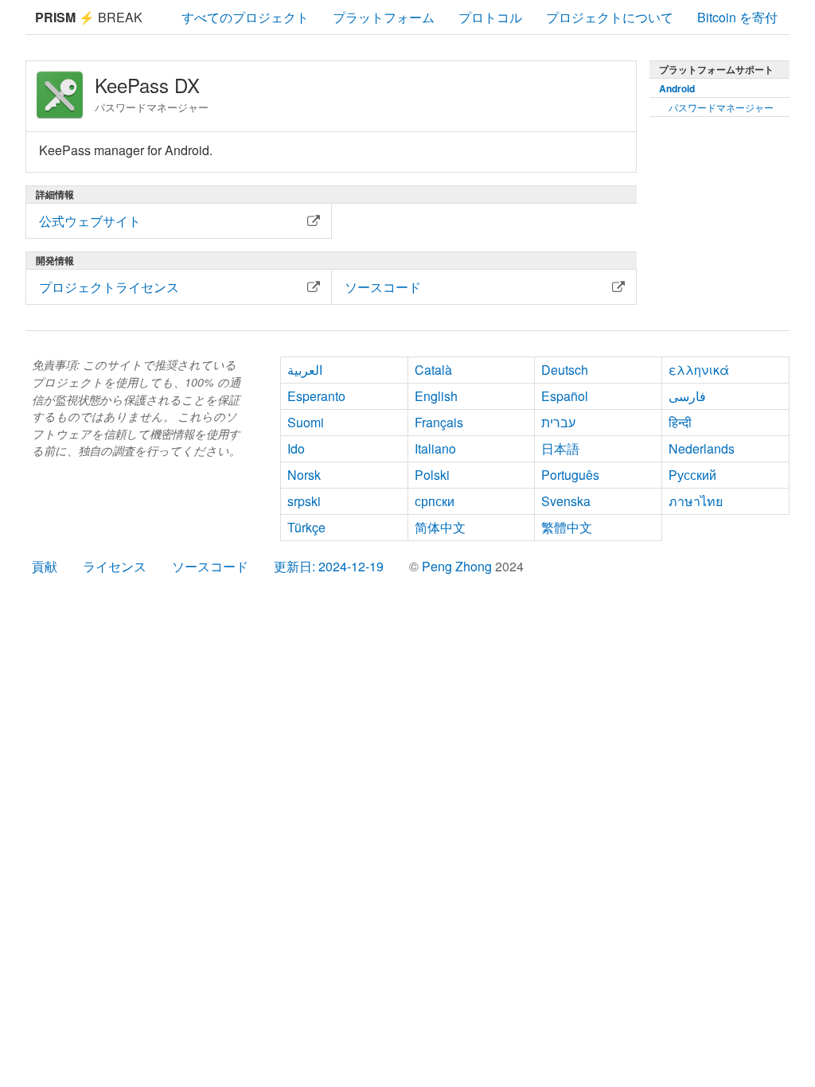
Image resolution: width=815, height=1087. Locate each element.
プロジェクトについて (609, 17)
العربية (304, 369)
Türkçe (306, 527)
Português (570, 475)
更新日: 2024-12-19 (329, 566)
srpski (304, 501)
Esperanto (316, 396)
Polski (432, 475)
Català (433, 369)
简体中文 (440, 527)
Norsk (304, 475)
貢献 (44, 566)
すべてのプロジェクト (245, 17)
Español (564, 396)
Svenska (566, 501)
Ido (296, 448)
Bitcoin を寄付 (737, 17)
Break (88, 17)
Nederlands (702, 448)
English (436, 396)
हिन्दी (680, 422)
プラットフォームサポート (716, 69)
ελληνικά (699, 369)
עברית (558, 422)
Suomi (305, 422)
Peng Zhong (458, 566)
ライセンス (114, 566)
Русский (692, 475)
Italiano (435, 448)
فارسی (687, 396)
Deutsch (564, 369)
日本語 (560, 448)
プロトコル (490, 17)
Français (439, 422)
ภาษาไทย (696, 501)
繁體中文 (566, 527)
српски (434, 501)
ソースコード (210, 566)
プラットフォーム (384, 17)
